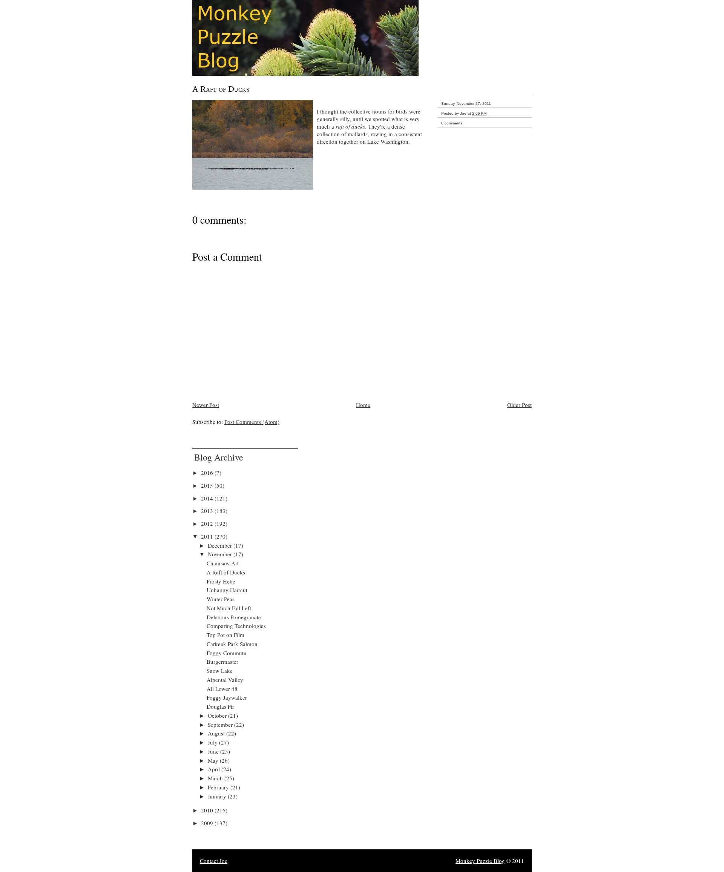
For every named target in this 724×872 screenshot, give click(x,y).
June (214, 751)
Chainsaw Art (223, 563)
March (216, 778)
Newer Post (205, 404)
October (218, 715)
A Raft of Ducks (220, 89)
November (220, 554)
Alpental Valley (225, 679)
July (213, 742)
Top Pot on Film (225, 635)
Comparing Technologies (236, 625)
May (214, 760)
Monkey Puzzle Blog (480, 860)
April (214, 769)
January (218, 796)
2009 (208, 823)
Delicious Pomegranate (234, 617)
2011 (208, 536)
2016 (208, 472)
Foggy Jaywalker (227, 697)
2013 (208, 510)
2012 (208, 523)
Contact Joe (213, 860)
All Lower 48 (222, 688)
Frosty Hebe (221, 581)
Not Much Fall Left (229, 608)
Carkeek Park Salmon (232, 644)
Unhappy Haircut (227, 590)
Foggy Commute (226, 653)
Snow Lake (220, 670)
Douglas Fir (220, 706)
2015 (208, 485)
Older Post (519, 404)
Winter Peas (221, 599)
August (217, 733)
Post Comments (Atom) (251, 421)
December (220, 545)
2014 (208, 498)
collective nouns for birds (378, 111)
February (219, 787)
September (221, 724)
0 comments (451, 123)
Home (363, 404)
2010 (208, 810)
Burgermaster (222, 661)
